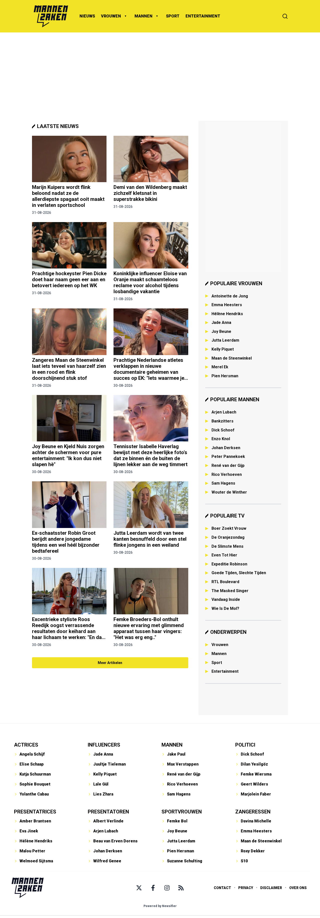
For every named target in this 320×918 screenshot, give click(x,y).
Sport (217, 662)
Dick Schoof (223, 430)
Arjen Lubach (224, 412)
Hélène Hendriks (227, 313)
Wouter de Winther (229, 492)
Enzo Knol (221, 438)
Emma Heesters (227, 304)
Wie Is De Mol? (225, 608)
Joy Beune (221, 331)
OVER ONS (298, 888)
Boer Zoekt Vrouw (229, 528)
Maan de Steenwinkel (232, 358)
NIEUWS (87, 16)
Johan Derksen (226, 447)
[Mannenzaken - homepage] (51, 16)
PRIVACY (245, 888)
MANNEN (143, 16)
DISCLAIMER (271, 888)
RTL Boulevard (225, 581)
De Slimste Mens (228, 546)
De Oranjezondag (228, 537)
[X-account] (139, 888)
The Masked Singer (230, 590)
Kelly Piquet (223, 349)
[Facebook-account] (153, 888)
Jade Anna (221, 322)
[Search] (285, 16)
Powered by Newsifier (160, 906)
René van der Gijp (228, 465)
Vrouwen (220, 644)
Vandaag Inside (226, 599)
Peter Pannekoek (228, 456)
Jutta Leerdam (225, 340)
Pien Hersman (225, 376)
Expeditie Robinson (229, 564)
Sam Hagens (223, 483)
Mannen (219, 653)
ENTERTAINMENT (203, 16)
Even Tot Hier (224, 555)
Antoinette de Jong (230, 296)
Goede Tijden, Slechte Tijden (239, 572)
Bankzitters (223, 421)
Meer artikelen (110, 663)
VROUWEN (111, 16)
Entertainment (225, 671)
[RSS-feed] (181, 888)
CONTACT (222, 888)
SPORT (173, 16)
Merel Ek (220, 367)
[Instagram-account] (167, 888)
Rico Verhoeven (227, 474)
